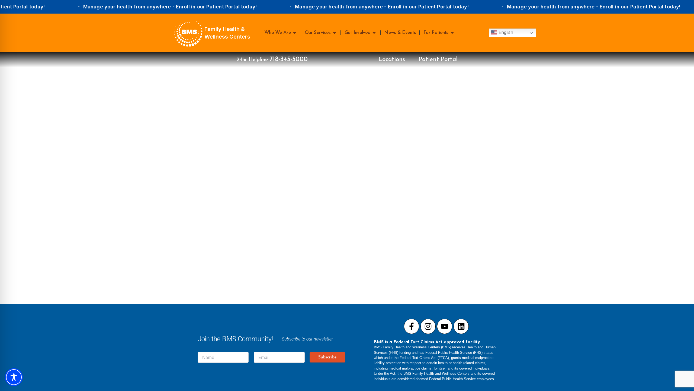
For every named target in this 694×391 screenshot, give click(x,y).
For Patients (435, 32)
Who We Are (277, 32)
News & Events (400, 32)
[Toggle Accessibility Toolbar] (13, 377)
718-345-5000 (288, 59)
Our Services (318, 32)
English (505, 32)
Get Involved (358, 32)
